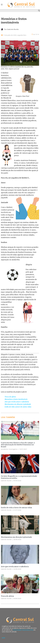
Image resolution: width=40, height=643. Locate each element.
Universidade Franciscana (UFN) (23, 630)
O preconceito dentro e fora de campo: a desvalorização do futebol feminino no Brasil (18, 445)
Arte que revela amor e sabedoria (17, 402)
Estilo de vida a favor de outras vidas (18, 407)
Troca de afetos (10, 397)
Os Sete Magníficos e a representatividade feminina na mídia (19, 477)
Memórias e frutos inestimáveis (16, 399)
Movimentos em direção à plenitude (18, 404)
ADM (3, 638)
